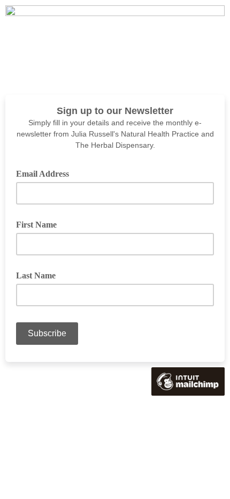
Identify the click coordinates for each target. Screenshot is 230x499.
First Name (36, 224)
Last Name (36, 275)
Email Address (46, 173)
